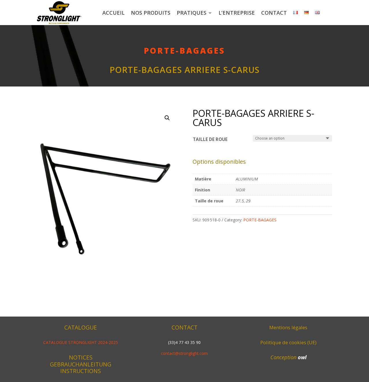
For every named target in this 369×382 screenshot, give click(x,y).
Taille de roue (210, 139)
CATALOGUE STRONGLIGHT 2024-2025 (80, 342)
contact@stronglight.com (184, 353)
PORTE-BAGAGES (184, 50)
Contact (274, 12)
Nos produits (150, 12)
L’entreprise (237, 12)
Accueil (113, 12)
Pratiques (191, 12)
